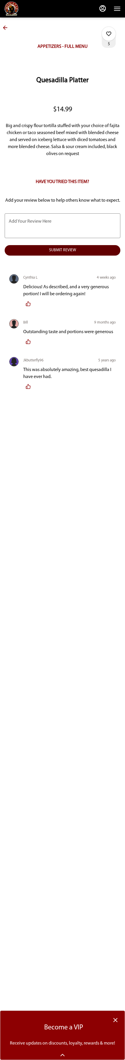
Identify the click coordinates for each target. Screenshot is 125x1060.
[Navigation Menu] (117, 9)
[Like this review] (29, 303)
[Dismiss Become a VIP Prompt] (115, 1020)
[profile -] (102, 8)
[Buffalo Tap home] (30, 8)
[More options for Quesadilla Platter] (109, 34)
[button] (7, 27)
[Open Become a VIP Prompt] (62, 1055)
